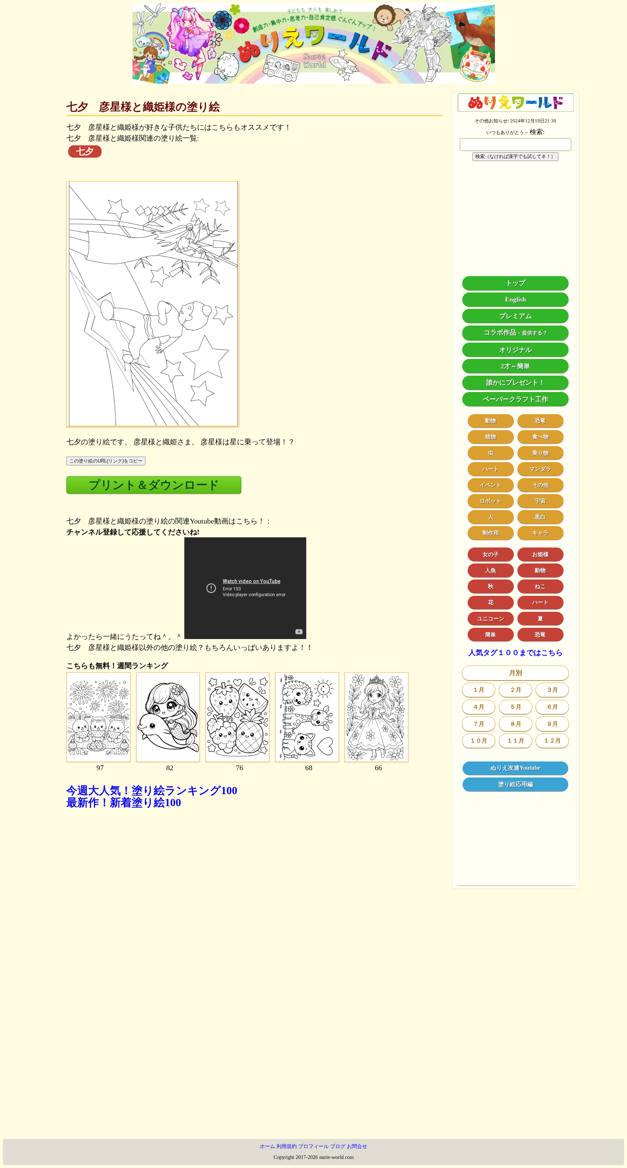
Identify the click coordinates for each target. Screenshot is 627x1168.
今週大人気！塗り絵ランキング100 (151, 790)
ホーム (267, 1146)
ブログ (337, 1146)
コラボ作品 (500, 332)
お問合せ (357, 1146)
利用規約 (286, 1146)
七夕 (85, 151)
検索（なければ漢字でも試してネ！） (515, 156)
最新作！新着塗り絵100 (123, 802)
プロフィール (313, 1146)
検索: (537, 132)
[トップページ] (313, 81)
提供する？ (535, 333)
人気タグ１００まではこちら (515, 652)
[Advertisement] (254, 903)
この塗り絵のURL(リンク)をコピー (106, 461)
